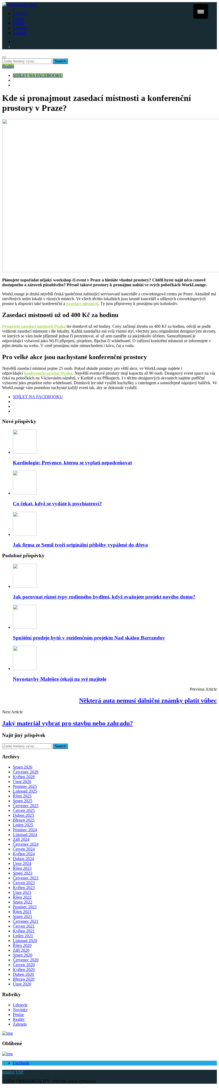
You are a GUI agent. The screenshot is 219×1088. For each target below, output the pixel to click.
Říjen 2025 (22, 796)
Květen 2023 (24, 887)
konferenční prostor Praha (48, 373)
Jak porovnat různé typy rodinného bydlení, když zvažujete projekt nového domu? (104, 597)
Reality (19, 23)
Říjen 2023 (22, 868)
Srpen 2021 (22, 916)
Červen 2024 (24, 849)
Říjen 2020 (22, 945)
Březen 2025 (23, 820)
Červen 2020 (24, 964)
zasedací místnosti (82, 303)
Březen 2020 (23, 979)
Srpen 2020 (22, 955)
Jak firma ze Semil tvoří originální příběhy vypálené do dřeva (80, 545)
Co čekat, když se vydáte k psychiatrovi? (57, 503)
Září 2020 (21, 950)
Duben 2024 (23, 858)
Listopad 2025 (25, 791)
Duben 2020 (23, 974)
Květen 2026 (24, 776)
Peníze (18, 18)
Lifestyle (20, 13)
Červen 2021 (24, 926)
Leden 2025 (23, 825)
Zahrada (20, 33)
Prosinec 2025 (25, 786)
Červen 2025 (24, 810)
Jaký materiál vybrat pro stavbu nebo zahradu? (67, 723)
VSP (19, 1072)
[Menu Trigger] (200, 11)
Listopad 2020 (25, 940)
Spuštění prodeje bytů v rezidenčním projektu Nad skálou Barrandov (89, 638)
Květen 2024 (24, 854)
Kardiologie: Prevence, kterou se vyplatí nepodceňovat (72, 462)
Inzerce (8, 1072)
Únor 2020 (22, 984)
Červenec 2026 (25, 772)
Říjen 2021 (22, 911)
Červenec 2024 (25, 844)
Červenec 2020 (25, 960)
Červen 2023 (24, 882)
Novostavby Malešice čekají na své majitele (59, 679)
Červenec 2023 (25, 878)
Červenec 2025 (25, 805)
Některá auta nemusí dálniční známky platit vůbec (148, 700)
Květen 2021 (24, 931)
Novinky (20, 28)
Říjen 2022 (22, 897)
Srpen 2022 (22, 902)
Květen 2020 (24, 969)
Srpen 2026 (22, 767)
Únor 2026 (22, 781)
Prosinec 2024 (25, 829)
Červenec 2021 (25, 921)
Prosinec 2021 (25, 907)
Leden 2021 (23, 935)
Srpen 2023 (22, 873)
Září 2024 (21, 839)
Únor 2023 (22, 892)
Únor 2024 (22, 863)
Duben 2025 (23, 815)
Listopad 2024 (25, 834)
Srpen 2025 (22, 801)
